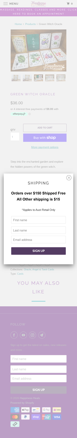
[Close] (68, 177)
